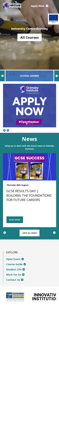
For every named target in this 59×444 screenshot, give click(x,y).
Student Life (14, 269)
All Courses (29, 37)
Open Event (13, 259)
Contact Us (13, 280)
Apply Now (37, 5)
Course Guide (14, 264)
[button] (26, 123)
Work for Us (13, 274)
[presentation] (2, 75)
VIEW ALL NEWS (29, 233)
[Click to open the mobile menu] (54, 6)
